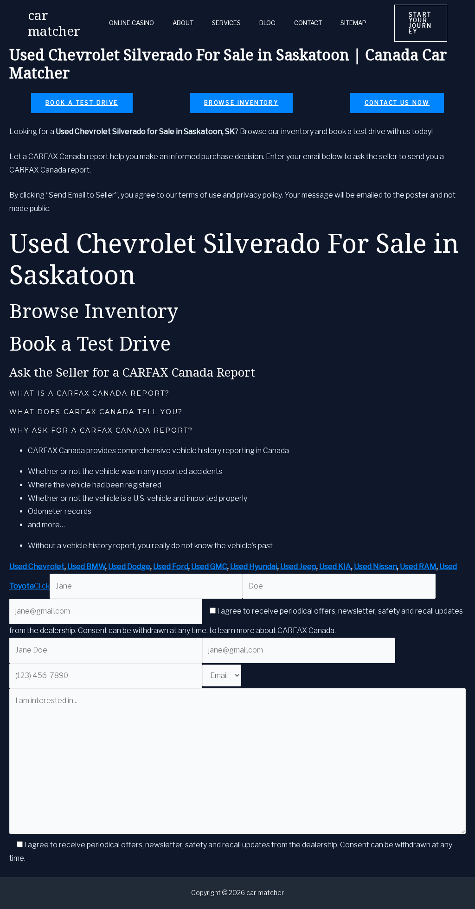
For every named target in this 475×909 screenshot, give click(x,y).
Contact (308, 23)
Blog (267, 23)
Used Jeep (298, 566)
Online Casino (131, 23)
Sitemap (353, 23)
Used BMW (86, 566)
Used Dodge (129, 566)
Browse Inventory (241, 102)
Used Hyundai (253, 566)
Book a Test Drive (81, 102)
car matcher (54, 22)
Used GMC (209, 566)
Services (226, 23)
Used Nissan (375, 566)
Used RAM (418, 566)
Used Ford (170, 566)
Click (42, 586)
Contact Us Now (397, 102)
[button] (421, 23)
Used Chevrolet (36, 566)
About (183, 23)
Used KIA (335, 566)
